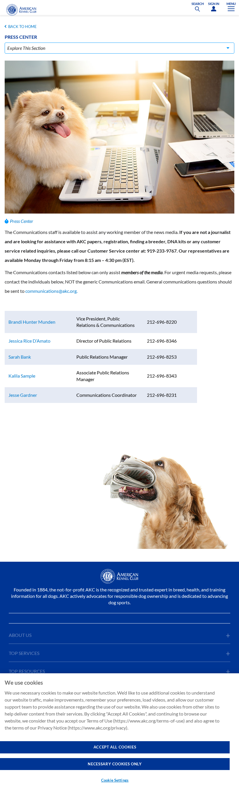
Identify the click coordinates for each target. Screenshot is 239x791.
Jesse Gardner (22, 395)
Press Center (21, 221)
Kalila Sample (22, 375)
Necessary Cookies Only (115, 764)
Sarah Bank (19, 357)
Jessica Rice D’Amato (29, 340)
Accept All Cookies (115, 747)
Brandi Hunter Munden (31, 322)
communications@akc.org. (51, 291)
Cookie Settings (115, 780)
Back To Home (22, 26)
